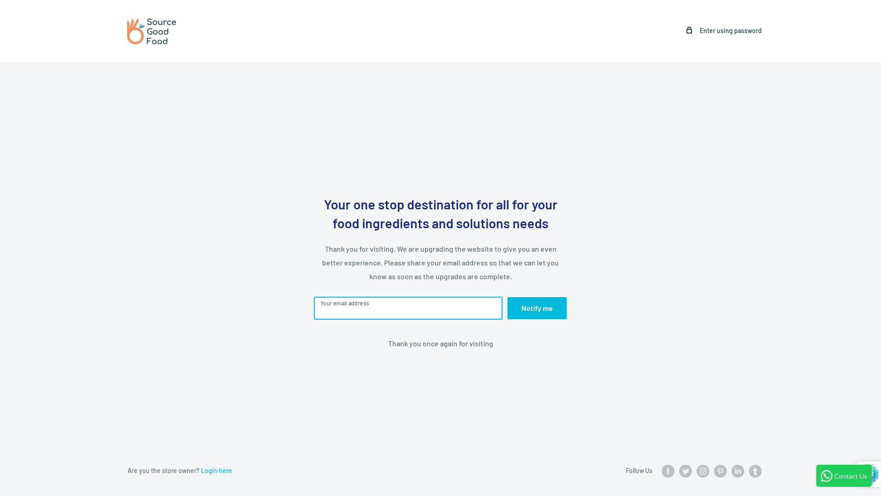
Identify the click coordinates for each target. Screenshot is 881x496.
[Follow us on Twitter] (685, 471)
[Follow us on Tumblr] (755, 471)
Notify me (537, 308)
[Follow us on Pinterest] (720, 471)
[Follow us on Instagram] (703, 471)
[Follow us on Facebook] (668, 471)
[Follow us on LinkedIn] (737, 471)
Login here (216, 470)
